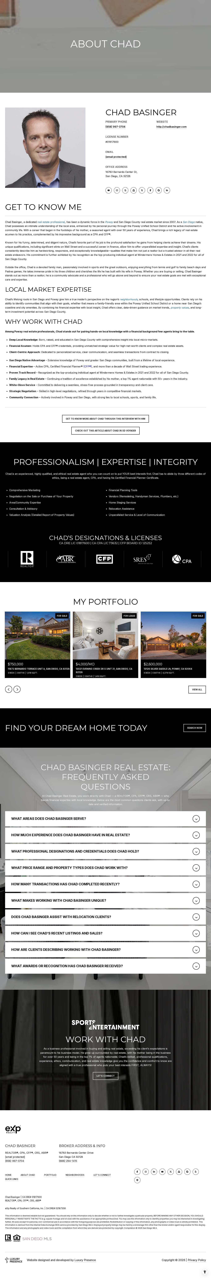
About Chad (28, 1175)
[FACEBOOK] (150, 190)
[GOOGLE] (159, 190)
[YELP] (125, 190)
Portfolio (50, 1175)
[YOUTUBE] (109, 190)
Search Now (194, 728)
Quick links (11, 1179)
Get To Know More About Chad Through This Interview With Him (105, 418)
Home (8, 1175)
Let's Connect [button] (106, 1076)
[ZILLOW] (134, 190)
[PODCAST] (137, 1180)
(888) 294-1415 (68, 1160)
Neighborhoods (75, 1175)
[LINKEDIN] (167, 190)
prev (8, 689)
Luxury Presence (85, 1260)
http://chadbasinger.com (171, 126)
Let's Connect (102, 1175)
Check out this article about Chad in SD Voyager (105, 430)
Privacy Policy (197, 1260)
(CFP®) (87, 366)
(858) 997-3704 (115, 126)
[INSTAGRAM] (117, 190)
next (17, 689)
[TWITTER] (142, 190)
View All (197, 689)
